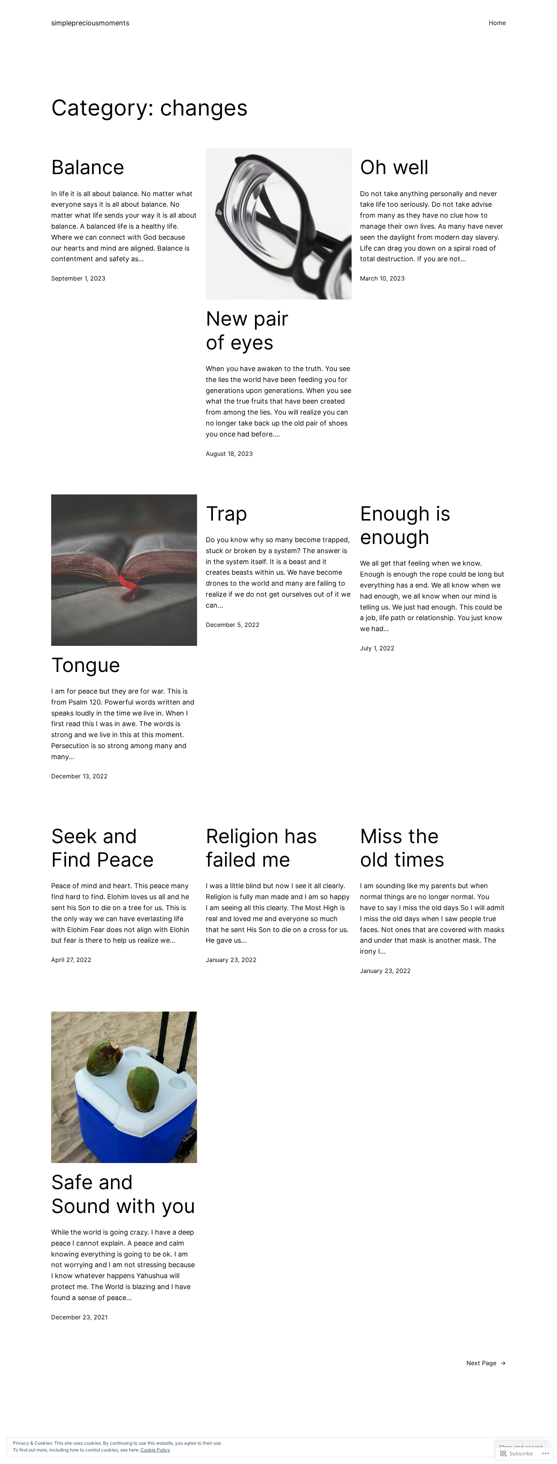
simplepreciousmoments (90, 23)
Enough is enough (405, 525)
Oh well (394, 167)
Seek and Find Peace (102, 848)
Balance (87, 167)
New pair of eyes (247, 330)
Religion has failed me (261, 848)
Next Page (486, 1363)
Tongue (85, 665)
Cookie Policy (155, 1450)
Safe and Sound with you (123, 1194)
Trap (226, 513)
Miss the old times (402, 848)
